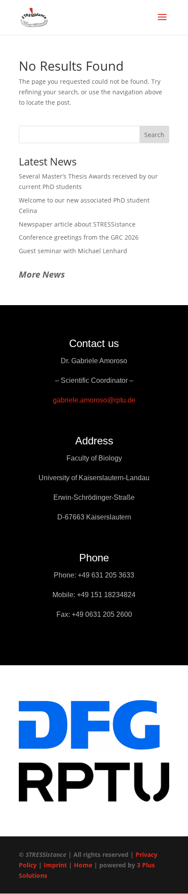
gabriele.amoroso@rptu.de (94, 400)
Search (154, 135)
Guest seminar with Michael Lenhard (73, 251)
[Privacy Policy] (37, 865)
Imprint (55, 865)
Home (83, 865)
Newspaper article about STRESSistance (77, 224)
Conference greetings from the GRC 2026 (79, 237)
